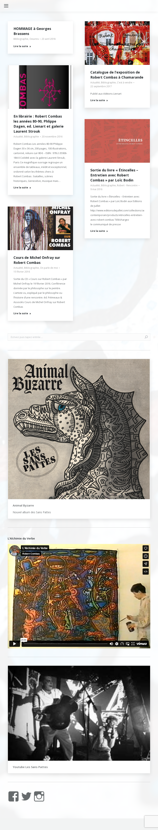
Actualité (95, 82)
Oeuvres (34, 39)
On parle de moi (49, 267)
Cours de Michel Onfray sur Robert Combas (36, 260)
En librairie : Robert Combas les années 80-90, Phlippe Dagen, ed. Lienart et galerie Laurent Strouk (38, 124)
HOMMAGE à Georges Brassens (32, 31)
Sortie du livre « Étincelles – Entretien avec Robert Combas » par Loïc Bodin (114, 175)
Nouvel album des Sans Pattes (32, 512)
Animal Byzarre (23, 505)
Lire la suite (20, 46)
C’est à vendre (124, 82)
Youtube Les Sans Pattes (30, 767)
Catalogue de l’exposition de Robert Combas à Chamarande (116, 75)
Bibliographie (20, 39)
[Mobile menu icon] (6, 5)
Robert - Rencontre (127, 185)
